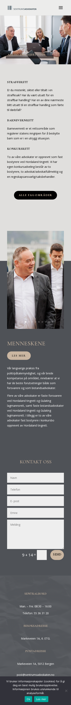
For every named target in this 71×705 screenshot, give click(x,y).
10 (49, 322)
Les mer (19, 355)
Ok (28, 699)
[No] (66, 691)
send (57, 554)
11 (52, 322)
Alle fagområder (35, 195)
